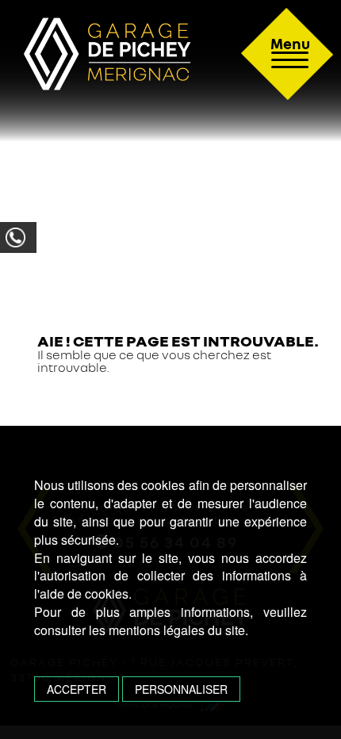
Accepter (76, 689)
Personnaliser (181, 689)
